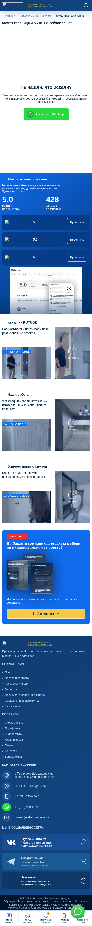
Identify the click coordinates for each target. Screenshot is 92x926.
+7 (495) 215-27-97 (27, 796)
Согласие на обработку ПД (22, 700)
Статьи (9, 745)
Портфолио (12, 728)
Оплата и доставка (17, 678)
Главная (10, 16)
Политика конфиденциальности (25, 695)
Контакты (11, 751)
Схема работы (14, 722)
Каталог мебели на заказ (36, 16)
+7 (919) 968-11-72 (27, 807)
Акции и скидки (14, 739)
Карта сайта (13, 706)
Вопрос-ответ (13, 756)
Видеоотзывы (14, 734)
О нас (8, 672)
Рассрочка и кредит (17, 683)
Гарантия (11, 689)
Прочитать (77, 222)
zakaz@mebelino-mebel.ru (32, 817)
